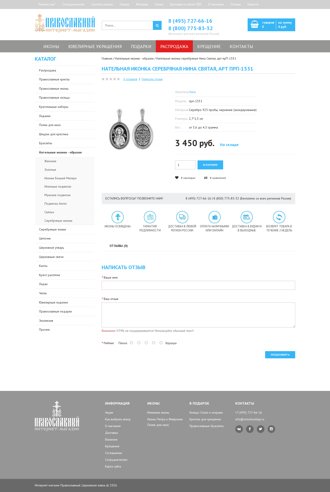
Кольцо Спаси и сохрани (206, 412)
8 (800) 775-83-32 (190, 28)
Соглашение (113, 453)
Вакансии (111, 439)
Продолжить (280, 354)
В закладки (187, 178)
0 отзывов (130, 79)
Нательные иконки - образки (134, 58)
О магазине (216, 4)
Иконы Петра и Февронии (165, 419)
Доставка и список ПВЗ (185, 4)
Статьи (159, 4)
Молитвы (142, 4)
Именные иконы (158, 412)
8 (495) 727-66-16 (190, 20)
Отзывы (236, 4)
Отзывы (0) (119, 246)
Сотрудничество (73, 4)
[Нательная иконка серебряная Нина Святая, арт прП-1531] (132, 127)
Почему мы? (46, 4)
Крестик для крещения (205, 419)
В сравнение (217, 178)
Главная (107, 58)
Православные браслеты (206, 426)
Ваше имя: (111, 277)
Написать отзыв (152, 79)
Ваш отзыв (111, 299)
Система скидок (102, 4)
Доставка (111, 433)
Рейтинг (109, 343)
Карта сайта (113, 466)
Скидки (124, 4)
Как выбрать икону (118, 419)
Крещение (112, 446)
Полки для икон (158, 425)
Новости (253, 4)
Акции (109, 412)
